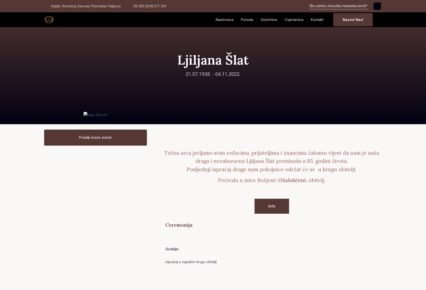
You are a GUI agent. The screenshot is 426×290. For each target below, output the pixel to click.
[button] (380, 19)
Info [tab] (271, 206)
